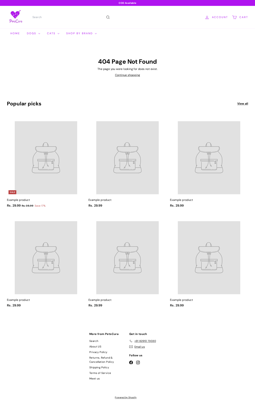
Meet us (94, 378)
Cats (52, 33)
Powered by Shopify (126, 397)
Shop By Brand (80, 33)
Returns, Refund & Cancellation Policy (101, 360)
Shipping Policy (99, 367)
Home (15, 33)
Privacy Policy (98, 352)
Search (93, 341)
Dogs (32, 33)
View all (242, 103)
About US (95, 346)
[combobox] (70, 17)
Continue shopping (127, 75)
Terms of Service (100, 373)
